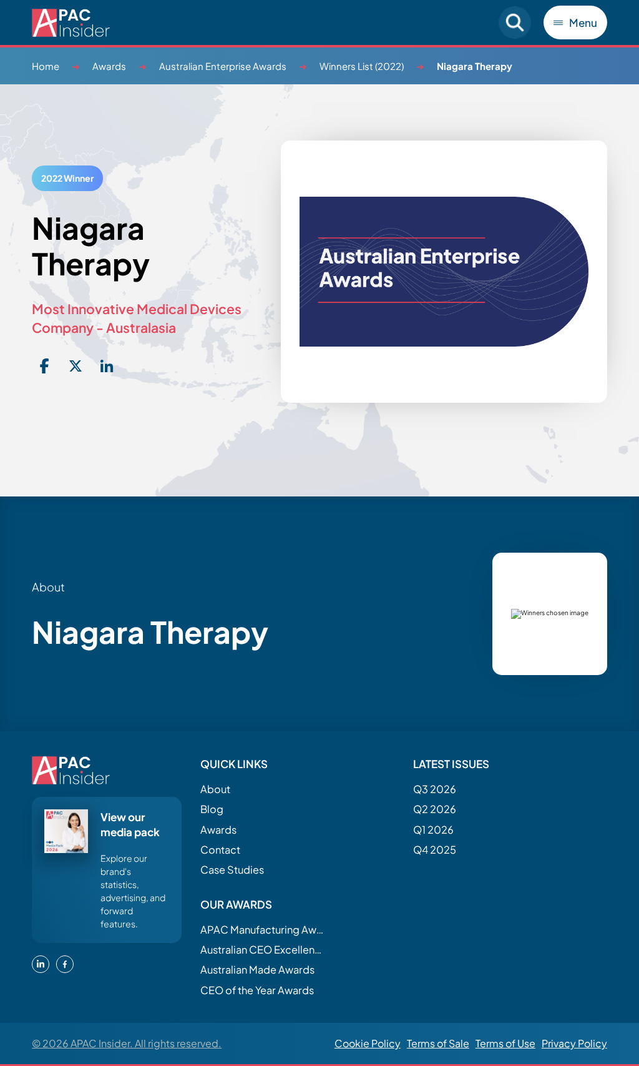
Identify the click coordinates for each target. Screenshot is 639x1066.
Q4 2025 (434, 849)
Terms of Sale (438, 1043)
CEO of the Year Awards (257, 990)
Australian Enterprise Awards (222, 66)
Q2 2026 (434, 809)
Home (45, 66)
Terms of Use (505, 1043)
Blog (211, 809)
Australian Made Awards (257, 969)
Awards (109, 66)
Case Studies (232, 869)
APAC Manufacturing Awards (262, 929)
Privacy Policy (574, 1043)
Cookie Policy (367, 1043)
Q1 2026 (433, 829)
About (215, 789)
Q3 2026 (434, 789)
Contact (220, 849)
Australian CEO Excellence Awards (262, 949)
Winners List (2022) (362, 66)
